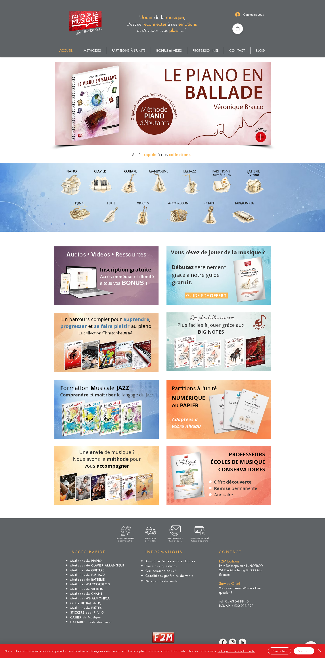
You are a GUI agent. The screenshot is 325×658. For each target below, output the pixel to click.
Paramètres (279, 651)
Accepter (304, 651)
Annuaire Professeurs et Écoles (170, 561)
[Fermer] (319, 650)
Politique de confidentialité (236, 651)
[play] (262, 141)
